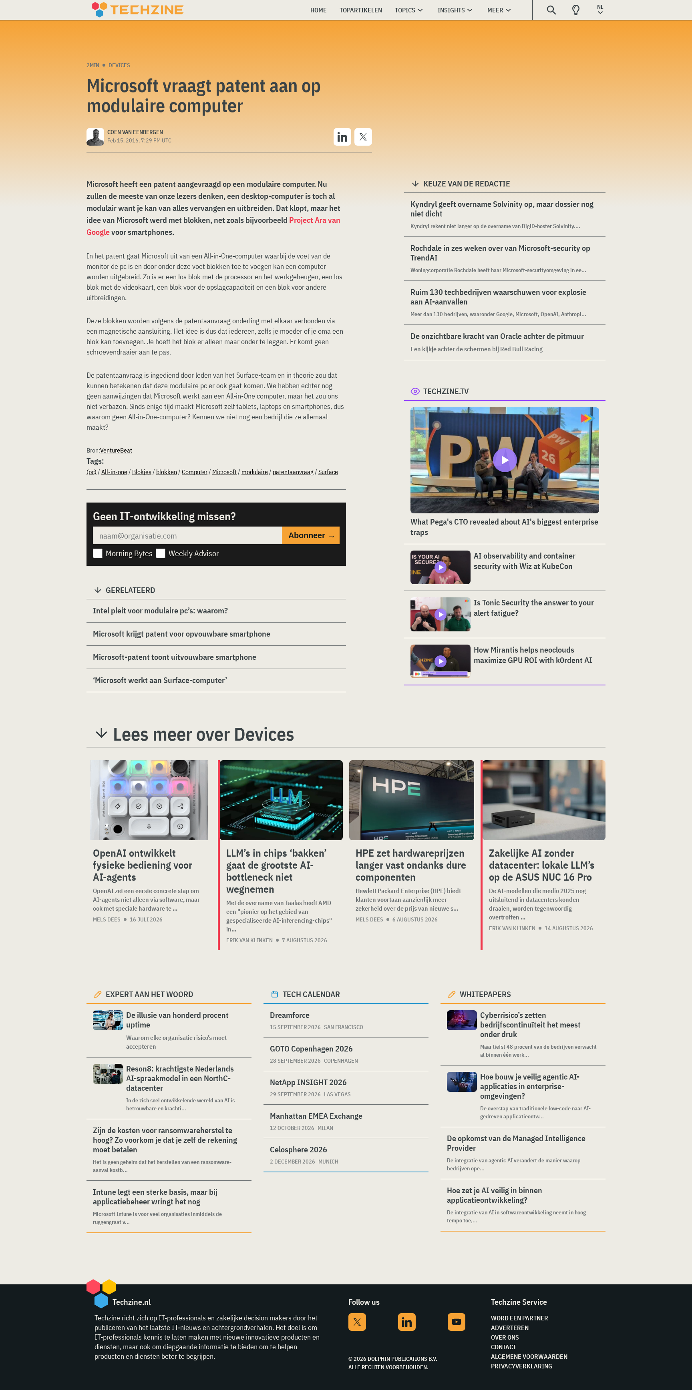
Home (318, 10)
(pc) (91, 472)
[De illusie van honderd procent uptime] (108, 1030)
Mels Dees (107, 919)
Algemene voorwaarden (529, 1356)
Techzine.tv (446, 391)
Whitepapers (485, 994)
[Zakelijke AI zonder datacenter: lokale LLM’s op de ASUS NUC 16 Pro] (544, 800)
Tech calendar (311, 994)
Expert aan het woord (149, 994)
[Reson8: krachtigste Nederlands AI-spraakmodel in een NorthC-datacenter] (108, 1088)
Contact (503, 1347)
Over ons (505, 1337)
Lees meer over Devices (203, 734)
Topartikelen (361, 10)
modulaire (254, 472)
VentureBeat (116, 450)
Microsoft (224, 472)
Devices (119, 65)
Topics (405, 10)
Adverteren (510, 1328)
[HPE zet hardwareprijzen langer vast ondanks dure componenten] (411, 800)
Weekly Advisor (194, 553)
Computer (194, 472)
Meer (495, 10)
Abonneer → (312, 535)
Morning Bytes (129, 553)
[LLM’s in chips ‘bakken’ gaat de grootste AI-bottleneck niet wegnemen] (281, 800)
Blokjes (141, 472)
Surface (328, 472)
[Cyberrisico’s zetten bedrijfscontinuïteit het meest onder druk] (462, 1034)
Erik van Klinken (249, 940)
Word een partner (519, 1318)
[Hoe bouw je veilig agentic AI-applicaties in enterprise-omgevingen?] (462, 1096)
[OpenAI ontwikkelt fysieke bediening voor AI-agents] (148, 800)
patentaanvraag (293, 472)
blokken (166, 472)
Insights (451, 10)
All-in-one (114, 472)
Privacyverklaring (521, 1366)
